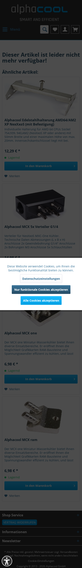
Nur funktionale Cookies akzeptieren (41, 290)
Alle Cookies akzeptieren (41, 300)
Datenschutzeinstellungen (41, 279)
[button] (7, 561)
